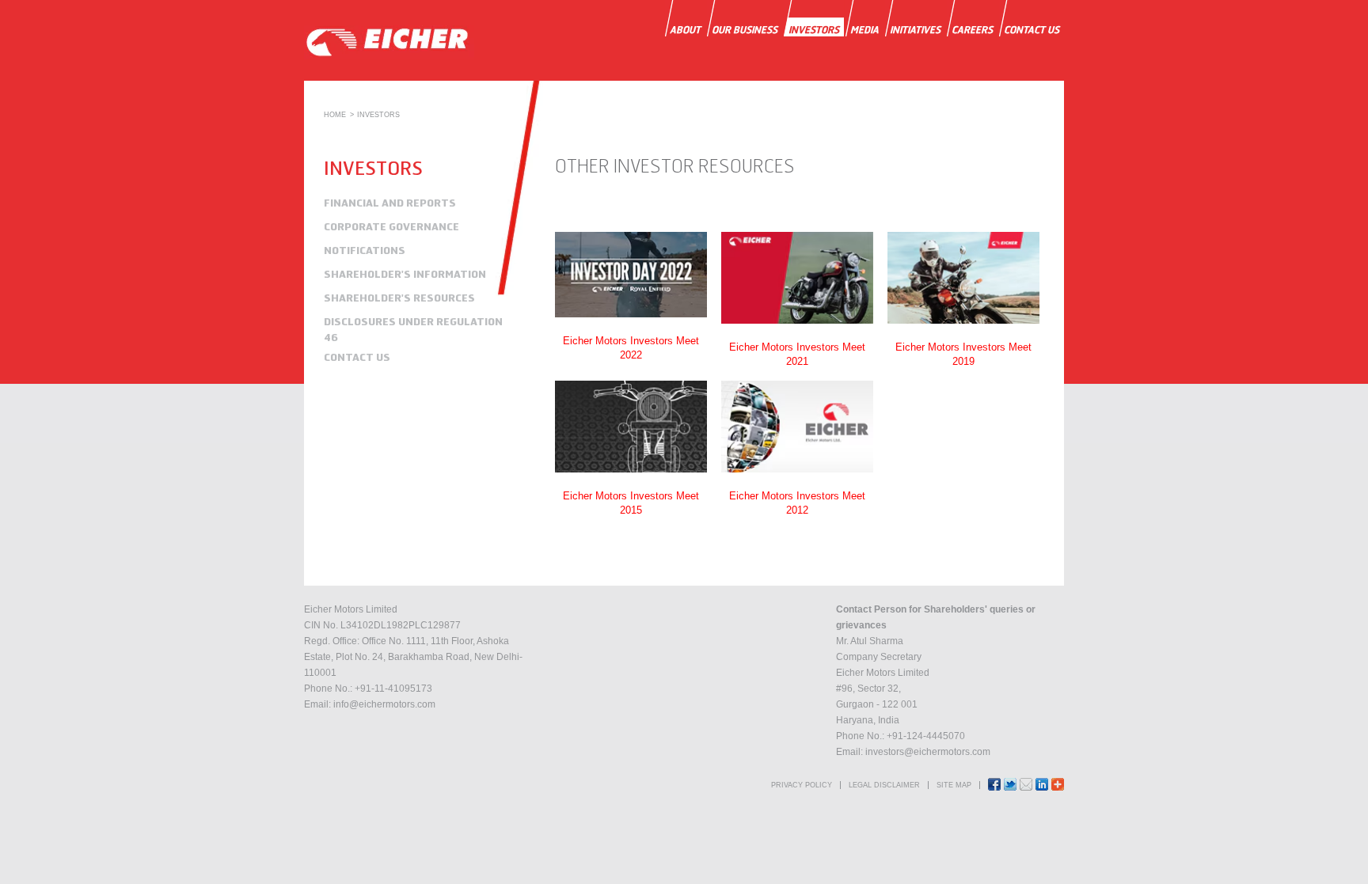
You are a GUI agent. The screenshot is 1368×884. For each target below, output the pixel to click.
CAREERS (972, 30)
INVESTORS (813, 30)
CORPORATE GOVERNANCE (391, 226)
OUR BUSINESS (744, 30)
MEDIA (864, 30)
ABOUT (685, 30)
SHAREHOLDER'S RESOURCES (399, 297)
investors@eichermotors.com (927, 751)
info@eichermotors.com (384, 704)
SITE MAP (954, 785)
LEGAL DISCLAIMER (884, 785)
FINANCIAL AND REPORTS (390, 202)
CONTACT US (1031, 30)
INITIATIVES (915, 30)
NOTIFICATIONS (364, 250)
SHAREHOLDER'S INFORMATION (405, 273)
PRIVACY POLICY (801, 785)
